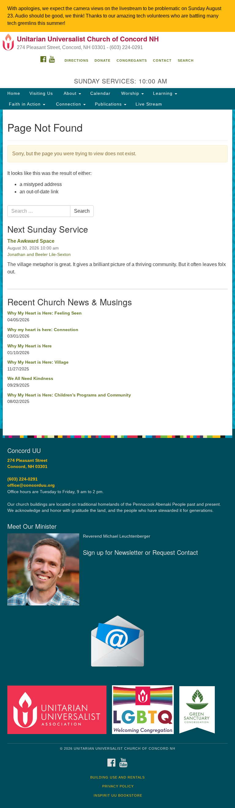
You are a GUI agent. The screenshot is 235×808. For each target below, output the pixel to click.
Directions (76, 60)
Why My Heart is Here (29, 345)
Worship (130, 93)
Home (13, 93)
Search (186, 60)
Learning (163, 93)
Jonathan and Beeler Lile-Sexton (39, 254)
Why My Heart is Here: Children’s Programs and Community (69, 394)
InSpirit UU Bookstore (118, 795)
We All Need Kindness (30, 378)
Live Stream (149, 104)
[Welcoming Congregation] (145, 709)
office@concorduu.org (31, 485)
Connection (68, 104)
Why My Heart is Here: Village (38, 362)
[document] (117, 269)
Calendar (100, 93)
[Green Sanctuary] (199, 709)
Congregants (132, 60)
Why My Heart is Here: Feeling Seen (44, 313)
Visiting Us (41, 93)
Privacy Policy (118, 786)
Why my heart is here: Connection (42, 329)
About (70, 93)
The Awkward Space (30, 241)
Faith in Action (24, 104)
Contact (162, 60)
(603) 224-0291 (22, 479)
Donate (102, 60)
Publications (109, 104)
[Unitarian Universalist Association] (59, 709)
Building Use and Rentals (117, 777)
